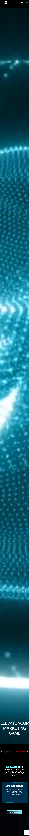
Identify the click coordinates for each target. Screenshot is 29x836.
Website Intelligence (14, 787)
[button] (22, 2)
